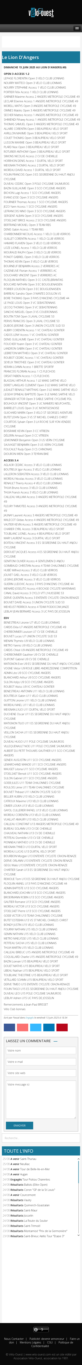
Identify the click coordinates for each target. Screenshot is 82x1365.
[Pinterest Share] (62, 1027)
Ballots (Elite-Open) (35, 1184)
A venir (14, 1159)
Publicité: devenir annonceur (46, 1339)
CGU (49, 1342)
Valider (76, 1138)
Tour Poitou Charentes (36, 1179)
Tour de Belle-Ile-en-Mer (35, 1169)
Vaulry (27, 1200)
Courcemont (28, 1195)
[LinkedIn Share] (49, 1027)
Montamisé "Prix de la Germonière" (45, 1231)
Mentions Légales (30, 1342)
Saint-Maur (30, 1210)
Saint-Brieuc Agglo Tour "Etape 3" (44, 1236)
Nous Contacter (14, 1339)
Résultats (16, 1184)
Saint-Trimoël (32, 1226)
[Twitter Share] (35, 1027)
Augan (24, 1174)
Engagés (30, 1017)
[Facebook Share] (9, 1027)
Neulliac (25, 1164)
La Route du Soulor (36, 1220)
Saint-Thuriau (28, 1159)
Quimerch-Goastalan (37, 1205)
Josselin (28, 1215)
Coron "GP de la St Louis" (39, 1190)
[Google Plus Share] (22, 1027)
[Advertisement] (41, 1282)
